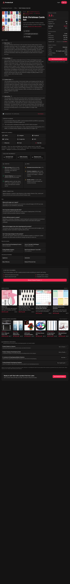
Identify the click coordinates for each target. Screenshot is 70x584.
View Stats (63, 357)
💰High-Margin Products (33, 11)
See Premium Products (57, 59)
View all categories (63, 318)
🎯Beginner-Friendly (28, 13)
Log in (58, 2)
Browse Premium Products (34, 280)
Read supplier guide (61, 362)
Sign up (64, 2)
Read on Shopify (62, 352)
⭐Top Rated (26, 14)
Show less (6, 54)
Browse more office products (34, 26)
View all (65, 288)
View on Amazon (62, 346)
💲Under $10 (37, 13)
